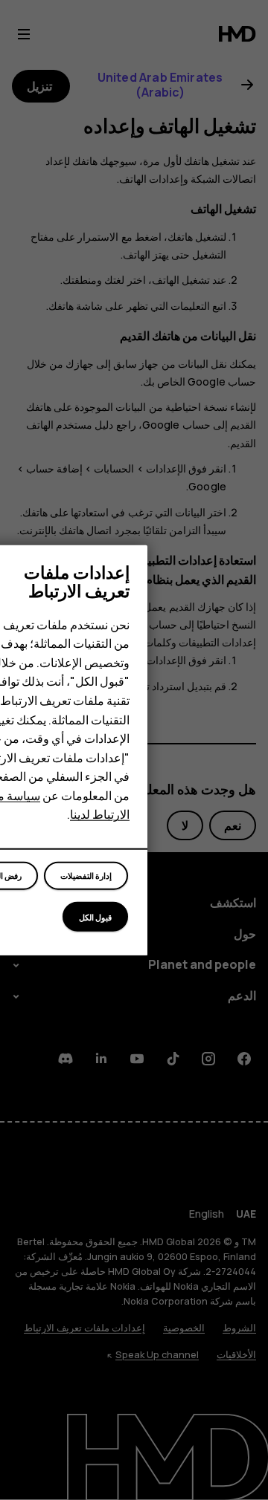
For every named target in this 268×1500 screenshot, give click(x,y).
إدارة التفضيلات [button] (86, 875)
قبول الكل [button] (95, 916)
